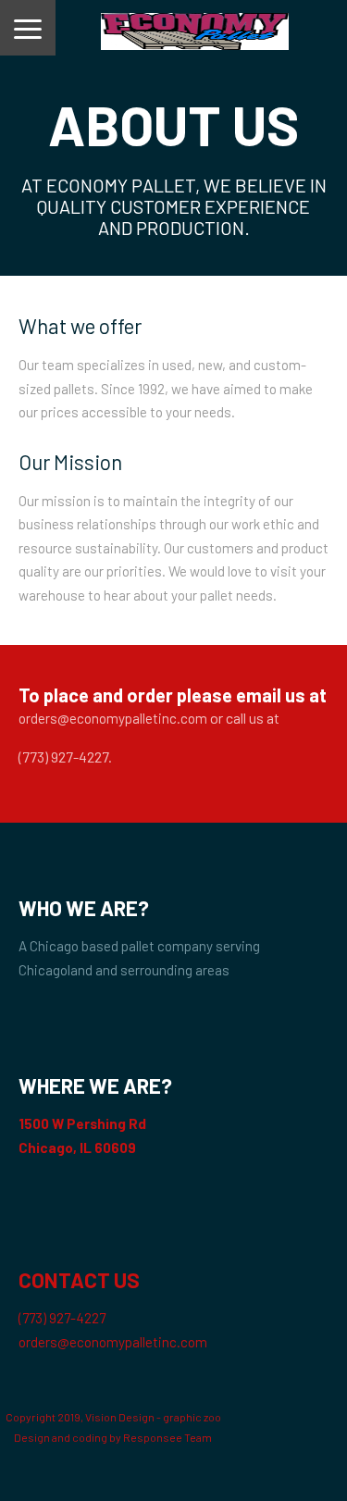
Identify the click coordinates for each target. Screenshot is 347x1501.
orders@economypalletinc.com (113, 718)
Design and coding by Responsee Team (113, 1437)
